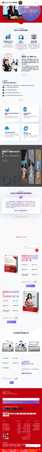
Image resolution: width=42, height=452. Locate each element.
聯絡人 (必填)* (34, 264)
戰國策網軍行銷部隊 (36, 425)
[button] (12, 17)
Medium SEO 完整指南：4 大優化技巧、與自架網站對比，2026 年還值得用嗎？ (20, 348)
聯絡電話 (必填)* (35, 269)
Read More (5, 351)
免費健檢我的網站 (33, 451)
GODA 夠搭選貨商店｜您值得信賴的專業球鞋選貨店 (31, 169)
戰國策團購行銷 (37, 426)
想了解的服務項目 (6, 367)
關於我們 (19, 423)
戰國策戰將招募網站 (36, 429)
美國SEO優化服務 (27, 425)
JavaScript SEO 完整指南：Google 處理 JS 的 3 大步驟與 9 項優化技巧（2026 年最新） (34, 348)
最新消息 (19, 425)
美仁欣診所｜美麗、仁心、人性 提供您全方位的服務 (38, 169)
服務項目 (19, 426)
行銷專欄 (19, 431)
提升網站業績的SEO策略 (26, 437)
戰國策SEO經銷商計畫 (26, 431)
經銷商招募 (19, 429)
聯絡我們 (19, 432)
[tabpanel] (21, 204)
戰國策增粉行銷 (37, 428)
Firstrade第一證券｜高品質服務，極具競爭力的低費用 (24, 169)
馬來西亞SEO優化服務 (26, 428)
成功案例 (19, 428)
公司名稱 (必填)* (25, 264)
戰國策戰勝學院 (37, 423)
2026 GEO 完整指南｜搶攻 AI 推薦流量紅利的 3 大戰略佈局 (7, 349)
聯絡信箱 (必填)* (25, 269)
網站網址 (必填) (34, 274)
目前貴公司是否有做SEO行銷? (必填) (25, 275)
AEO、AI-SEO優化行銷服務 (26, 434)
